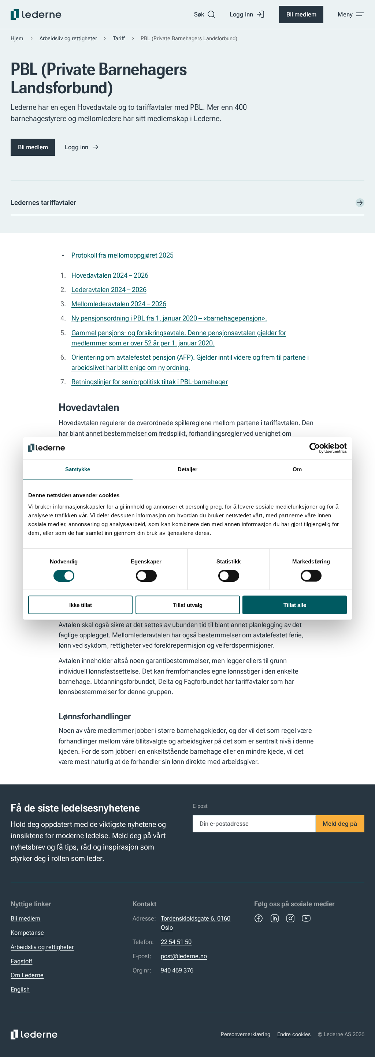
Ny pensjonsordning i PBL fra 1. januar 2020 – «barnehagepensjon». (169, 318)
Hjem (17, 38)
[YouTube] (306, 918)
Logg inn (241, 14)
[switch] (146, 575)
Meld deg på (340, 823)
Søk (199, 14)
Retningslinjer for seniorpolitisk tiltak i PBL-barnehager (149, 382)
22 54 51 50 (176, 941)
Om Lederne (27, 975)
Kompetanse (27, 932)
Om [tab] (297, 469)
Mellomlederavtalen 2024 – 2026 (118, 304)
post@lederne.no (184, 956)
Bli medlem (301, 14)
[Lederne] (36, 14)
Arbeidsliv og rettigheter (68, 38)
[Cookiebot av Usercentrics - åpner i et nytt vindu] (315, 447)
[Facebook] (258, 918)
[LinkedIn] (274, 918)
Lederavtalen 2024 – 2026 (108, 290)
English (20, 989)
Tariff (119, 38)
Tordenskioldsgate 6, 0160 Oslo (195, 923)
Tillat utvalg (188, 605)
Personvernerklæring (245, 1034)
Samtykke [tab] (77, 469)
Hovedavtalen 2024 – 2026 (109, 275)
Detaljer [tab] (188, 469)
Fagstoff (21, 961)
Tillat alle (294, 605)
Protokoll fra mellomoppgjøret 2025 (122, 255)
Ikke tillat (80, 605)
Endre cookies (294, 1034)
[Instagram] (290, 918)
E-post (200, 806)
